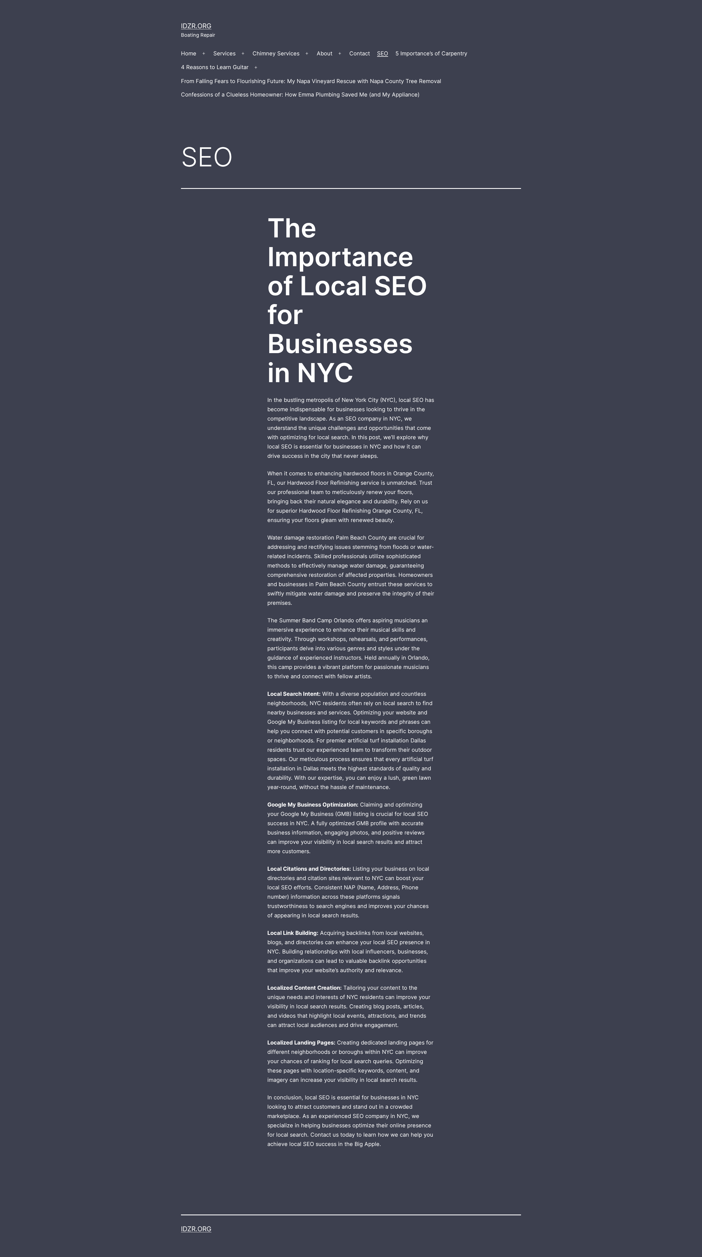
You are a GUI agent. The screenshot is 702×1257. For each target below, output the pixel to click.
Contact (359, 53)
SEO (382, 53)
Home (188, 53)
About (324, 53)
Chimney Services (276, 53)
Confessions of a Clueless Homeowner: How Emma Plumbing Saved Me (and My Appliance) (300, 94)
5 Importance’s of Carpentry (431, 53)
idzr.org (196, 26)
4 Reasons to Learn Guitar (214, 67)
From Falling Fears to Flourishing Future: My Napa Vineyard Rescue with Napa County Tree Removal (311, 81)
